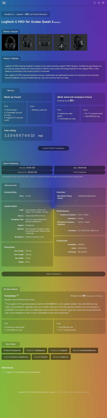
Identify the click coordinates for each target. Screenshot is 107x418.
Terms (64, 392)
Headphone (9, 14)
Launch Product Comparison (53, 148)
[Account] (103, 3)
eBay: (79, 168)
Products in (35, 350)
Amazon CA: (27, 172)
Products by (58, 350)
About (59, 392)
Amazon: (27, 168)
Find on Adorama (79, 172)
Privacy (70, 392)
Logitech (19, 14)
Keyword (84, 350)
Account (86, 392)
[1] (18, 295)
